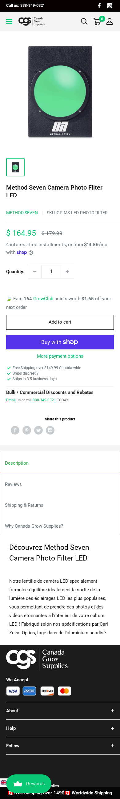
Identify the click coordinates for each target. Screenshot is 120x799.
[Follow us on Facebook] (99, 5)
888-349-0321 (44, 400)
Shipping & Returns (24, 505)
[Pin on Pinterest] (26, 430)
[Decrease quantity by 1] (34, 271)
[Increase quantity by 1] (67, 271)
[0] (97, 21)
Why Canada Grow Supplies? (34, 526)
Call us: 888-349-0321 (25, 5)
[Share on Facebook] (15, 430)
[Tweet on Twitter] (38, 430)
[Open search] (84, 21)
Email (11, 400)
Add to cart (60, 322)
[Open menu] (9, 21)
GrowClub (43, 298)
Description (17, 463)
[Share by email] (50, 430)
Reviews (13, 484)
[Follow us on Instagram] (109, 5)
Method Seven (22, 212)
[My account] (109, 21)
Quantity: (15, 271)
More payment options (60, 356)
